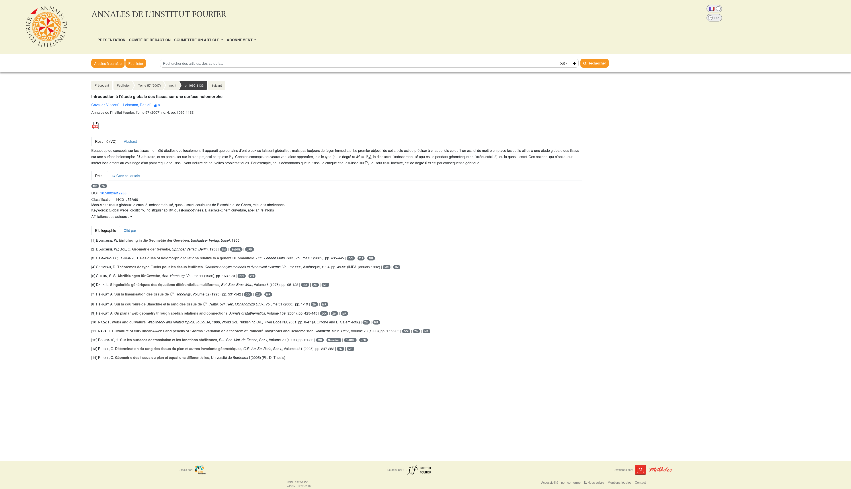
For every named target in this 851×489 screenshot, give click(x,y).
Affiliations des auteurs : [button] (110, 216)
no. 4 (172, 85)
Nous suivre (595, 482)
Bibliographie (105, 230)
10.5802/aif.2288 (113, 193)
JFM (249, 249)
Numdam (334, 340)
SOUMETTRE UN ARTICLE (197, 39)
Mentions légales (619, 482)
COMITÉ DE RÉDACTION (150, 39)
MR (95, 186)
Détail (99, 175)
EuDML (236, 249)
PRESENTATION (111, 39)
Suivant (216, 85)
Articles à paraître (108, 63)
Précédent (102, 85)
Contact (640, 482)
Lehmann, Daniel (136, 104)
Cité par (130, 230)
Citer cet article (127, 175)
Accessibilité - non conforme (561, 482)
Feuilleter (135, 63)
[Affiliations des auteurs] (157, 105)
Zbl (103, 186)
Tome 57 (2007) (149, 85)
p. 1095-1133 (194, 85)
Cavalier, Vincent (104, 104)
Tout (561, 63)
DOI (350, 258)
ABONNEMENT (240, 39)
